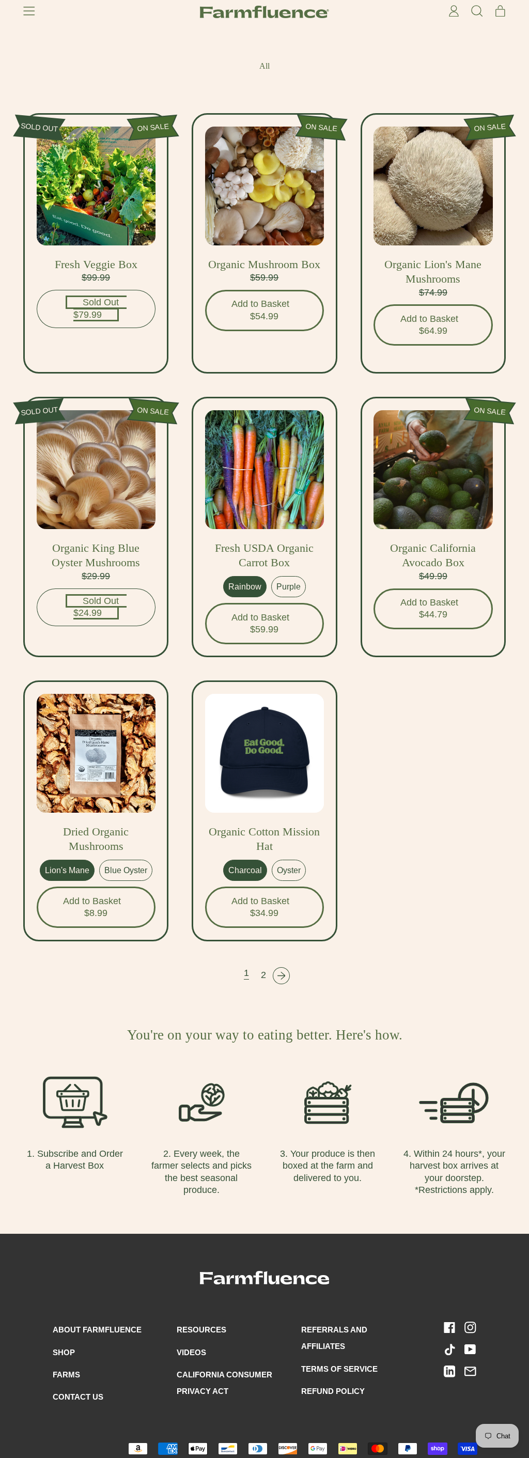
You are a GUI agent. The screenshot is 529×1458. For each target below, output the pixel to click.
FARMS (66, 1374)
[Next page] (281, 975)
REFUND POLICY (333, 1391)
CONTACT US (78, 1396)
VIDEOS (191, 1352)
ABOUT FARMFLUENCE (97, 1329)
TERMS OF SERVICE (339, 1368)
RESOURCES (201, 1329)
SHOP (64, 1352)
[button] (476, 12)
